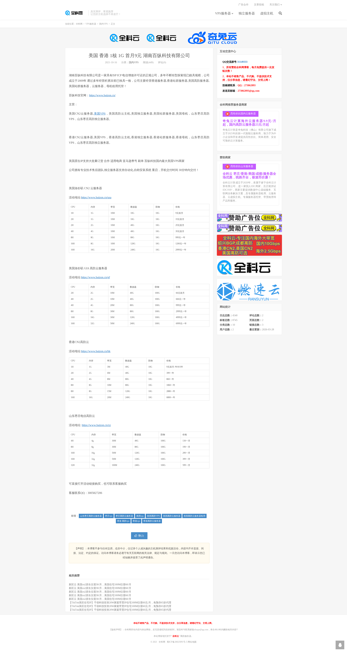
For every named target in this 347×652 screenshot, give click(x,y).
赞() (141, 535)
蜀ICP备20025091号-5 (177, 642)
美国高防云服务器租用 (194, 516)
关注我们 (274, 4)
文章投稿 (259, 4)
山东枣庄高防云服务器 (91, 516)
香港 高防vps (123, 521)
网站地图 (192, 642)
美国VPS (100, 113)
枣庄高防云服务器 (124, 516)
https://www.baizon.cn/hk (95, 351)
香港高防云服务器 (152, 521)
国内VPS (103, 24)
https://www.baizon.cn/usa (96, 197)
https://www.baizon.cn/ (102, 95)
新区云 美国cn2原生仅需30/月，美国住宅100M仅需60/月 (100, 584)
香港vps (136, 521)
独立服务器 (247, 13)
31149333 (242, 62)
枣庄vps (108, 516)
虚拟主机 (266, 13)
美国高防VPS (153, 516)
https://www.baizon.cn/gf (95, 277)
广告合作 (243, 4)
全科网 (76, 13)
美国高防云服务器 (171, 516)
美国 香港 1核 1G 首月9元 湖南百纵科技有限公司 (139, 55)
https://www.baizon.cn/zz (96, 425)
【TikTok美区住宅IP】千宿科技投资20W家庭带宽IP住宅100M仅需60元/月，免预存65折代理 (120, 602)
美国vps (140, 516)
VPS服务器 (223, 13)
